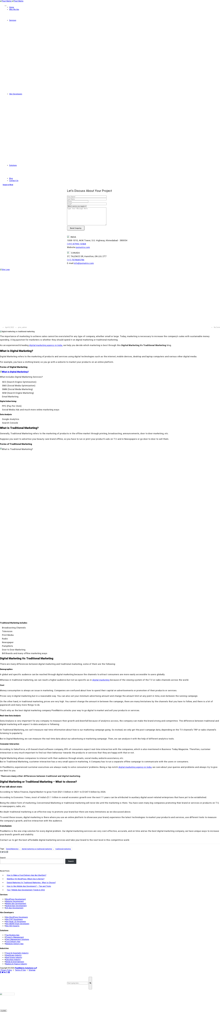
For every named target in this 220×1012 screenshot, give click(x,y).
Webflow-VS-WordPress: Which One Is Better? (25, 879)
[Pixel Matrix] (11, 1)
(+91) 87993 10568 (76, 244)
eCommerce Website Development (34, 61)
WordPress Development (30, 34)
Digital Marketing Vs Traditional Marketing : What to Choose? (31, 883)
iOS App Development (29, 52)
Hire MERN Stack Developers (32, 139)
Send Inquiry (75, 228)
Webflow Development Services (33, 70)
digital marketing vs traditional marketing (37, 849)
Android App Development (30, 47)
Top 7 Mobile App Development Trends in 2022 (26, 890)
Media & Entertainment (15, 962)
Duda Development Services (31, 65)
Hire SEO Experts (27, 143)
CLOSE (3, 1011)
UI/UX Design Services (29, 56)
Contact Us (13, 181)
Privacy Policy (6, 970)
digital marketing (101, 680)
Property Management (23, 171)
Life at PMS (19, 19)
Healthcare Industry (14, 955)
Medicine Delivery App (23, 177)
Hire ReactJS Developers (30, 125)
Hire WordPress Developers (31, 103)
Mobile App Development (30, 43)
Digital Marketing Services (30, 78)
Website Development (29, 29)
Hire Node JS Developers (30, 130)
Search (3, 858)
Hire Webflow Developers (30, 148)
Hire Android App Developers (31, 121)
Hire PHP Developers (28, 107)
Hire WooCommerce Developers (33, 134)
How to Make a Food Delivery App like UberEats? (26, 875)
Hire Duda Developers (29, 152)
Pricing (16, 17)
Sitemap (32, 970)
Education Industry (13, 959)
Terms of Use (20, 970)
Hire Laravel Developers (29, 116)
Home (11, 7)
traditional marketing (63, 849)
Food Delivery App (21, 175)
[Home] (5, 269)
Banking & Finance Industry (16, 964)
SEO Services (25, 83)
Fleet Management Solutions (25, 173)
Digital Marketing (12, 849)
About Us (17, 13)
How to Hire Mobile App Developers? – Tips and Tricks (29, 886)
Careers (17, 15)
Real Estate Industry (14, 957)
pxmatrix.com (83, 247)
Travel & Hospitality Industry (17, 953)
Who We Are (14, 9)
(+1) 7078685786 (75, 260)
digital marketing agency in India (45, 345)
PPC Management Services (31, 87)
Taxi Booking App (21, 169)
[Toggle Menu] (5, 5)
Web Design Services (28, 38)
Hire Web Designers (28, 112)
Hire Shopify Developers (30, 157)
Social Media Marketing (29, 74)
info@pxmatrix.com (84, 263)
